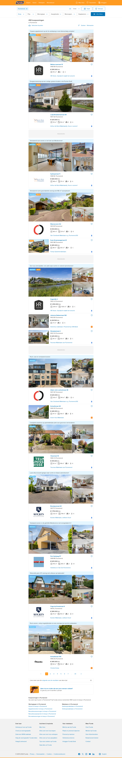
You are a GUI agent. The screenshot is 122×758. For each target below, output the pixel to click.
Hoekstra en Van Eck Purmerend (60, 568)
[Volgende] (81, 673)
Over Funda (89, 727)
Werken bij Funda (91, 731)
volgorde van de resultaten (50, 680)
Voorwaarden (40, 754)
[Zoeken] (70, 9)
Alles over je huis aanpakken (48, 738)
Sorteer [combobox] (87, 25)
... (71, 674)
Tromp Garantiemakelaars (58, 252)
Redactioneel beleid (92, 738)
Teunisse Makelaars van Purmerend (61, 342)
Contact (88, 741)
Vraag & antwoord (21, 741)
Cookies (49, 754)
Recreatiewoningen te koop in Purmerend (41, 716)
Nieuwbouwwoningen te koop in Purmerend (42, 711)
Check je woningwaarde (23, 731)
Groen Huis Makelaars (57, 418)
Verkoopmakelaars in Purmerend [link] (72, 709)
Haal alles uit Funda (45, 745)
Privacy (32, 754)
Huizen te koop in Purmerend (37, 706)
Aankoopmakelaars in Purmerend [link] (72, 706)
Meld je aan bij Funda (69, 727)
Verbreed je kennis (68, 738)
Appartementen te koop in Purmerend (40, 709)
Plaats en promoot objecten (71, 731)
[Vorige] (41, 673)
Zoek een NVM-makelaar (23, 734)
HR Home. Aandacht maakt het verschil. (62, 76)
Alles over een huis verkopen (48, 734)
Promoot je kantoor (68, 734)
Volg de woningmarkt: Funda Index (26, 738)
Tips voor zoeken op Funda (47, 741)
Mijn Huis (42, 727)
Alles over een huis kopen (47, 731)
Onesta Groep (54, 668)
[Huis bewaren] (92, 64)
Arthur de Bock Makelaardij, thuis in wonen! (64, 126)
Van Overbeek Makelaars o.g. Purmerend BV (64, 235)
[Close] (27, 9)
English (104, 754)
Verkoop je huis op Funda (23, 727)
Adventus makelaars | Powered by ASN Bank (64, 327)
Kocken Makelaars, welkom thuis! (60, 517)
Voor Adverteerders (92, 734)
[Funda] (19, 2)
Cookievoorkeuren (59, 754)
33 (75, 674)
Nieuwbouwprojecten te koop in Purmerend (42, 714)
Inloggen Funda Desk (69, 741)
